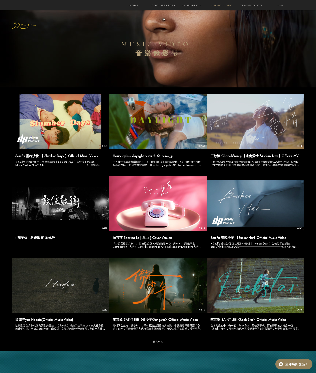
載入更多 (158, 341)
